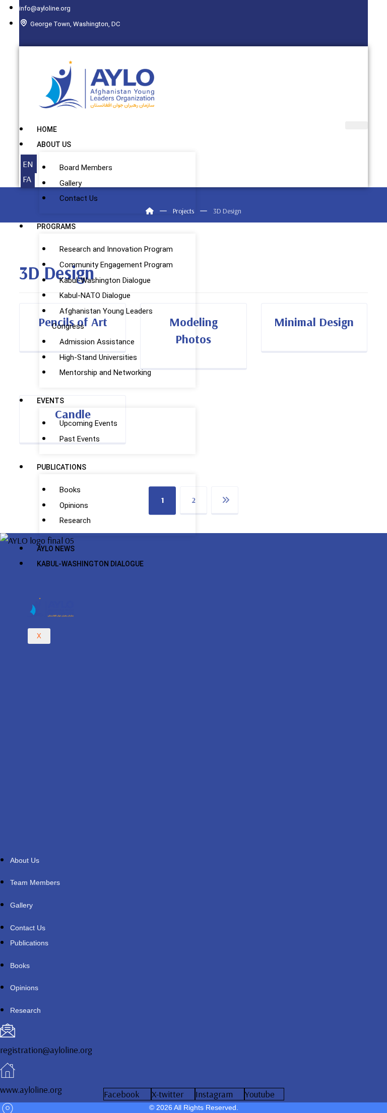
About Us (54, 144)
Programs (56, 226)
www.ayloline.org (31, 1089)
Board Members (85, 167)
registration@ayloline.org (46, 1050)
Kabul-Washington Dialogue (105, 280)
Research (75, 520)
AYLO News (56, 549)
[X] (362, 38)
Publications (61, 467)
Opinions (73, 505)
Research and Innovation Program (116, 249)
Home (47, 129)
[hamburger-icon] (356, 125)
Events (50, 401)
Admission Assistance (97, 341)
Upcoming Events (88, 423)
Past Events (79, 438)
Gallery (70, 183)
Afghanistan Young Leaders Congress (102, 319)
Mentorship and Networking (105, 372)
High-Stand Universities (98, 357)
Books (70, 489)
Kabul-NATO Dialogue (95, 295)
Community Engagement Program (116, 264)
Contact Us (78, 198)
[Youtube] (370, 38)
